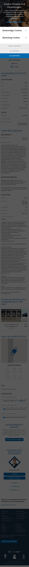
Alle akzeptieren (14, 55)
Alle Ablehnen (14, 51)
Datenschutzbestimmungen (14, 22)
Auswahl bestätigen (14, 46)
